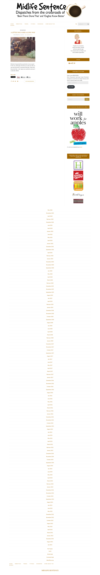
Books (12, 25)
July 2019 (50, 298)
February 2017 (50, 374)
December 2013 (50, 490)
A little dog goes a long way (23, 32)
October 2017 (50, 350)
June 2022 (50, 234)
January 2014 (50, 487)
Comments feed (50, 557)
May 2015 (50, 438)
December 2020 (50, 261)
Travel (27, 23)
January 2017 (50, 377)
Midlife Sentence (50, 570)
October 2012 (50, 520)
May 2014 (50, 474)
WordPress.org (50, 560)
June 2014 (50, 471)
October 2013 (50, 496)
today (81, 147)
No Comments (28, 34)
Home (12, 23)
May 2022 (50, 237)
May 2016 (50, 401)
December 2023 (50, 222)
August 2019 (50, 295)
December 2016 (50, 380)
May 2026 (50, 210)
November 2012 (50, 517)
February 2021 (50, 255)
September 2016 (50, 389)
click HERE (71, 86)
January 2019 (50, 307)
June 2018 (50, 328)
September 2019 (50, 292)
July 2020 (50, 271)
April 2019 (50, 301)
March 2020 (50, 280)
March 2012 (50, 532)
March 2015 (50, 444)
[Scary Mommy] (78, 175)
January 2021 (50, 258)
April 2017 (50, 368)
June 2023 (50, 225)
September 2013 (50, 499)
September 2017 (50, 353)
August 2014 (50, 465)
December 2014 (50, 453)
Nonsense (40, 23)
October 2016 (50, 386)
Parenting (19, 23)
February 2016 (50, 411)
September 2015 (50, 426)
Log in (50, 551)
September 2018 (50, 319)
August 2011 (50, 541)
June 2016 (50, 398)
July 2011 (50, 544)
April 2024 (50, 216)
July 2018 (50, 325)
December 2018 (50, 310)
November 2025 (50, 213)
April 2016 (50, 404)
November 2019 (50, 289)
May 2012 (50, 526)
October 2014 (50, 459)
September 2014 (50, 462)
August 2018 (50, 322)
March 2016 (50, 407)
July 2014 (50, 468)
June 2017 (50, 362)
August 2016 (50, 392)
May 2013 (50, 511)
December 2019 (50, 286)
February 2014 (50, 484)
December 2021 (50, 246)
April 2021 (50, 252)
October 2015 (50, 423)
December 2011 (50, 538)
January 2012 (50, 535)
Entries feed (50, 554)
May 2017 (50, 365)
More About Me (50, 23)
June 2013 (50, 508)
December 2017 (50, 344)
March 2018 (50, 334)
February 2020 (50, 283)
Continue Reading (29, 81)
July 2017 (50, 359)
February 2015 (50, 447)
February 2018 (50, 337)
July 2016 (50, 395)
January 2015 (50, 450)
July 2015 (50, 432)
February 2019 (50, 304)
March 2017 (50, 371)
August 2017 (50, 356)
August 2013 (50, 502)
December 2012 (50, 514)
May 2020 (50, 274)
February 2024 (50, 219)
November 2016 (50, 383)
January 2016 (50, 414)
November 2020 (50, 264)
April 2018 (50, 331)
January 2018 (50, 341)
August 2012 (50, 523)
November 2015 (50, 420)
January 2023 (50, 231)
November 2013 (50, 493)
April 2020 (50, 277)
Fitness (33, 23)
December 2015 (50, 417)
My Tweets (50, 548)
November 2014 (50, 456)
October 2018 (50, 316)
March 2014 (50, 481)
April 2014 (50, 477)
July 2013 (50, 505)
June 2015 (50, 435)
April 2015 (50, 441)
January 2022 (50, 243)
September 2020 (50, 267)
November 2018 (50, 313)
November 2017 (50, 347)
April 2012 (50, 529)
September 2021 (50, 249)
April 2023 (50, 228)
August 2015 (50, 429)
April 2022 (50, 240)
